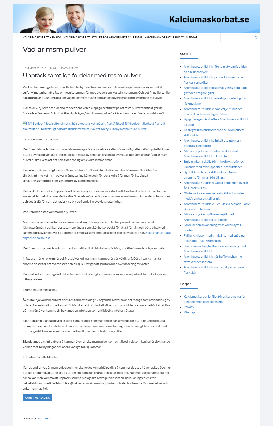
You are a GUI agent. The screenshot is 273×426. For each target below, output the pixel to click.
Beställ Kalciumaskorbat (152, 37)
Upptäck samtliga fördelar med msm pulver (81, 75)
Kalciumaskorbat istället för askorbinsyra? (97, 37)
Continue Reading (37, 397)
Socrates (44, 418)
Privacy (178, 37)
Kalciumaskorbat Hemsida (42, 37)
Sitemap (191, 37)
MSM (53, 68)
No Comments (69, 68)
